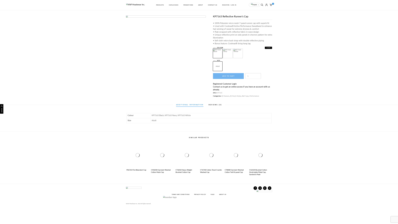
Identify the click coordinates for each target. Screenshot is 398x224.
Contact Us (212, 5)
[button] (254, 5)
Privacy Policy (200, 194)
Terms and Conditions (181, 194)
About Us (222, 194)
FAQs (213, 194)
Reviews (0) (215, 105)
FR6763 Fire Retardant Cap (136, 170)
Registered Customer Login (225, 84)
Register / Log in (229, 5)
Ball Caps (245, 96)
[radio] (217, 53)
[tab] (189, 105)
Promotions (188, 5)
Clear (268, 47)
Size (218, 60)
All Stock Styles (235, 96)
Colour (220, 47)
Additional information (189, 105)
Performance (254, 96)
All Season (225, 96)
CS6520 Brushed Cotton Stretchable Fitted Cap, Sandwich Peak (258, 172)
